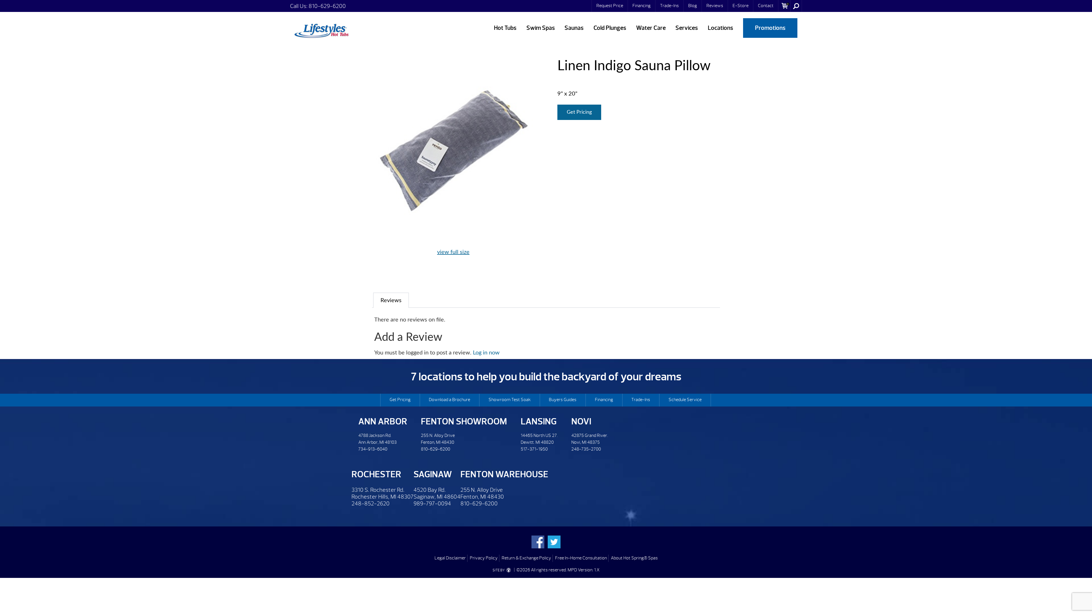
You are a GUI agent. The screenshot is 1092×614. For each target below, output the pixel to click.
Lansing (539, 421)
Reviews (714, 6)
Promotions (770, 28)
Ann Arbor (382, 421)
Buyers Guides (562, 400)
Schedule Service (685, 400)
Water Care (651, 28)
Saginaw (432, 474)
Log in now (486, 353)
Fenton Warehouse (504, 474)
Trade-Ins (669, 6)
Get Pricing (579, 112)
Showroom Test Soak (510, 400)
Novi (581, 421)
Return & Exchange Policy (526, 558)
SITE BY (499, 570)
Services (686, 28)
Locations (720, 28)
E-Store (740, 6)
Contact (766, 6)
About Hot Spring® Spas (634, 558)
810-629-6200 (327, 6)
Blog (692, 6)
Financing (641, 6)
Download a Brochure (449, 400)
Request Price (609, 6)
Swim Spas (540, 28)
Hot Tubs (505, 28)
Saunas (574, 28)
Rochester (376, 474)
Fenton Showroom (464, 421)
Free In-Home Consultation (581, 558)
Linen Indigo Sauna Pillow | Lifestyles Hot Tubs (321, 29)
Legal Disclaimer (450, 558)
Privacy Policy (484, 558)
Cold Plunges (609, 28)
